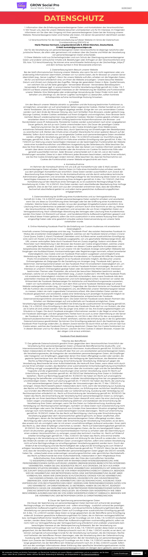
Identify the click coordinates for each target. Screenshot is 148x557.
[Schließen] (145, 553)
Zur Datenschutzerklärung (90, 554)
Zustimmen (137, 553)
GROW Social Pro (44, 5)
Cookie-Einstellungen (121, 553)
